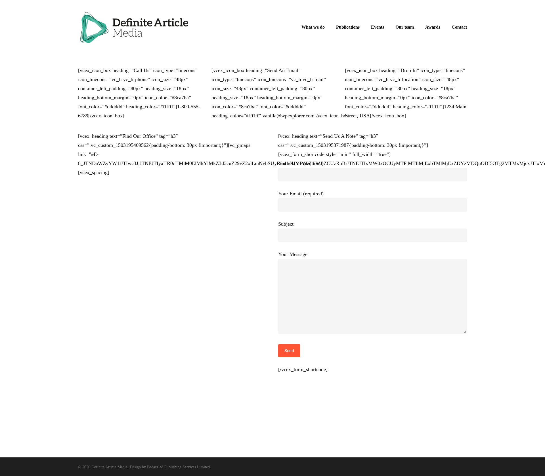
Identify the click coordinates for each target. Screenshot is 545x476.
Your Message (292, 254)
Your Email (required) (301, 193)
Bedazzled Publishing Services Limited (178, 467)
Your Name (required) (301, 163)
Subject (286, 224)
